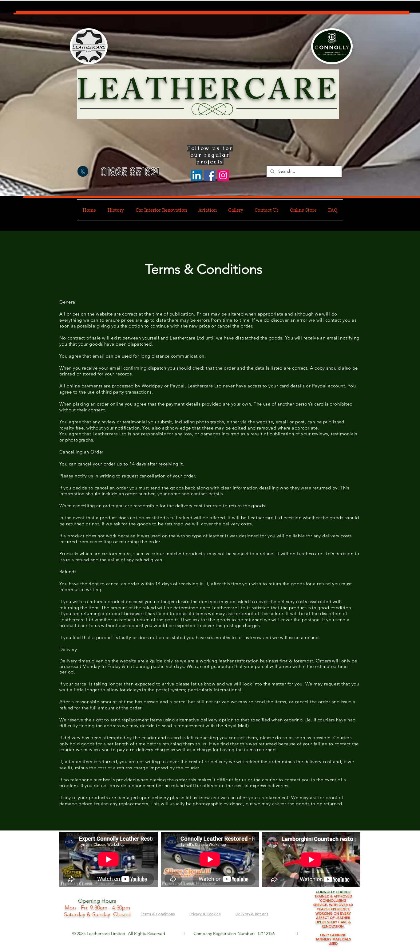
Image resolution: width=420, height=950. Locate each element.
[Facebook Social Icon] (210, 175)
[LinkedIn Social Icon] (196, 175)
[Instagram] (223, 175)
